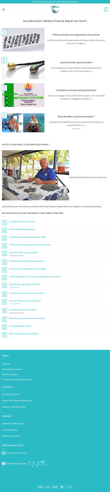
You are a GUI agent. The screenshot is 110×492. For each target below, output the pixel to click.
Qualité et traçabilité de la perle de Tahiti (27, 237)
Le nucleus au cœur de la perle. (23, 309)
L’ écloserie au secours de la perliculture (76, 90)
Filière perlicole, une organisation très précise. (76, 34)
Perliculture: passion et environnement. (27, 318)
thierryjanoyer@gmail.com (20, 400)
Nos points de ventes (11, 369)
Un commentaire (18, 304)
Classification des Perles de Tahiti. (24, 284)
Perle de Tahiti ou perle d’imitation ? (76, 116)
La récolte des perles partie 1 (22, 221)
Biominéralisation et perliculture (24, 333)
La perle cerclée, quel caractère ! (76, 62)
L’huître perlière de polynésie (22, 229)
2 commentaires (18, 287)
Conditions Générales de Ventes (17, 379)
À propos (6, 364)
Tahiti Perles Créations (16, 463)
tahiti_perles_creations (16, 452)
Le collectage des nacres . (20, 326)
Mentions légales (10, 374)
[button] (3, 9)
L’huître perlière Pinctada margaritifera (26, 261)
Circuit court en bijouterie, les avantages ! (28, 268)
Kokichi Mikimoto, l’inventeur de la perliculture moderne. (35, 276)
